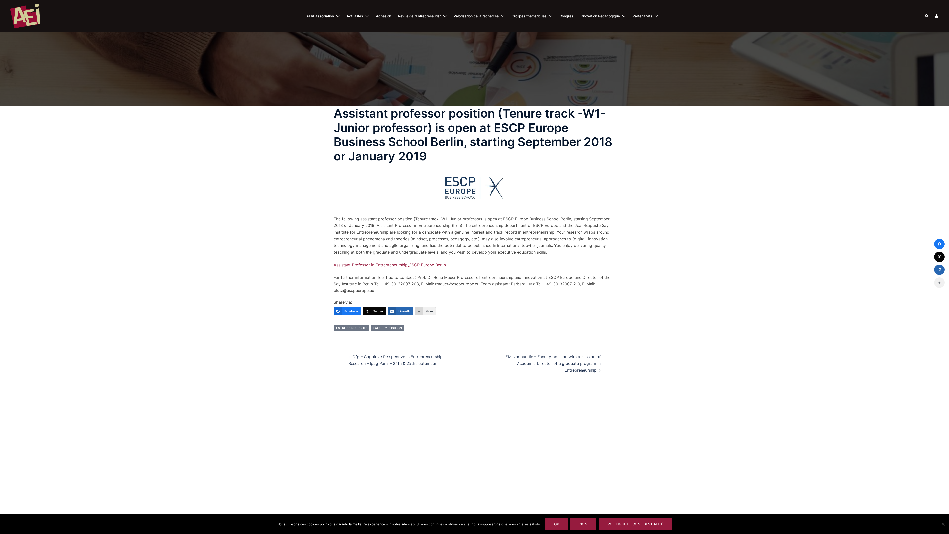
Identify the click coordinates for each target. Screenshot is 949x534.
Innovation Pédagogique (600, 16)
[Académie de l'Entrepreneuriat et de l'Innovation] (25, 15)
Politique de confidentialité (635, 524)
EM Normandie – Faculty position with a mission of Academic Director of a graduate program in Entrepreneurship (553, 363)
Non (583, 524)
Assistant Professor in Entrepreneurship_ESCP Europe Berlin (390, 264)
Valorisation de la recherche (476, 16)
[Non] (942, 524)
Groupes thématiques (529, 16)
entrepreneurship (351, 328)
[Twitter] (939, 257)
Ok (556, 524)
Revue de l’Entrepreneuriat (419, 16)
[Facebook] (939, 244)
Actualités (355, 16)
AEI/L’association (320, 16)
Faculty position (387, 328)
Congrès (566, 16)
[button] (927, 16)
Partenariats (642, 16)
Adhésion (383, 16)
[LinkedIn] (939, 270)
